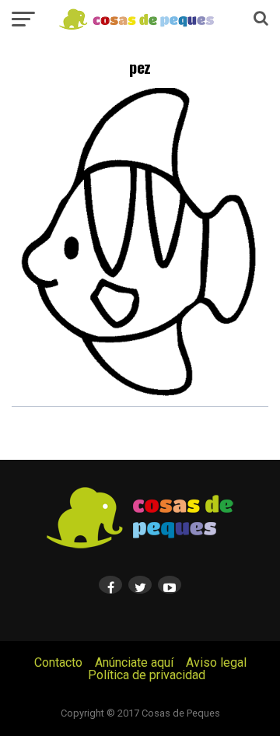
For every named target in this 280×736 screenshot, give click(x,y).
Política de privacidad (146, 675)
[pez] (140, 402)
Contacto (58, 662)
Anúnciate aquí (134, 662)
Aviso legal (216, 662)
